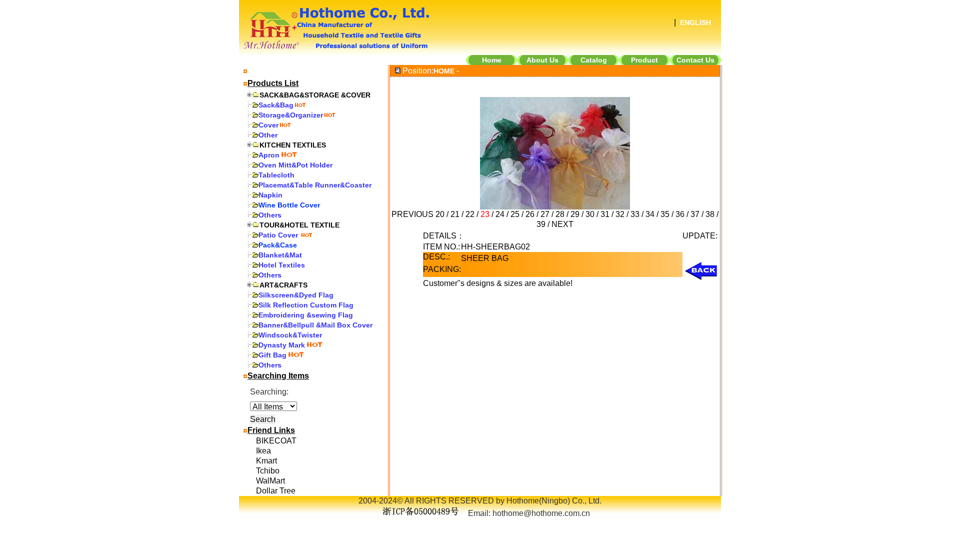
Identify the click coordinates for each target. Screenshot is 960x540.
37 (695, 214)
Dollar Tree (276, 490)
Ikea (263, 450)
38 (710, 214)
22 (470, 214)
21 (455, 214)
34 (650, 214)
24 (500, 214)
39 (541, 224)
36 (680, 214)
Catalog (593, 60)
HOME (444, 71)
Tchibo (268, 470)
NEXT (563, 224)
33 (635, 214)
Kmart (266, 460)
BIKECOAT (276, 440)
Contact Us (695, 60)
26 (530, 214)
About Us (542, 60)
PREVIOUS (413, 214)
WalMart (270, 480)
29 (575, 214)
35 (665, 214)
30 (590, 214)
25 (515, 214)
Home (492, 60)
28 (560, 214)
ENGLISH (695, 22)
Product (644, 60)
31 (605, 214)
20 (440, 214)
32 (620, 214)
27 (545, 214)
